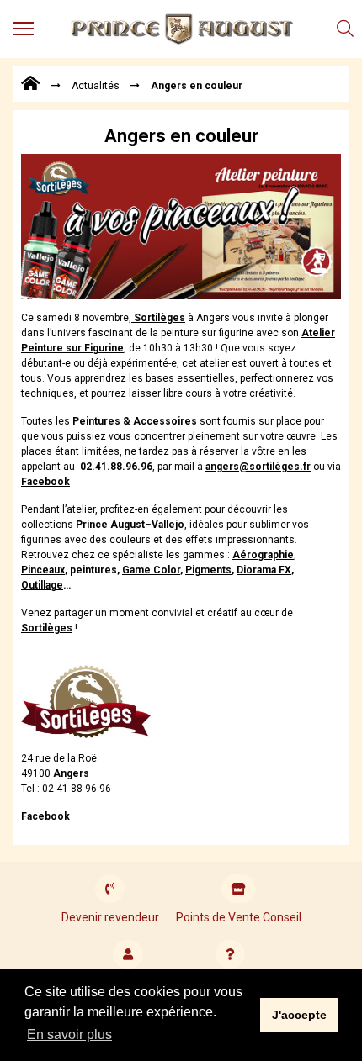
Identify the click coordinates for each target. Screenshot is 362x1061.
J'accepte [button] (299, 1014)
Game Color (151, 570)
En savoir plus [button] (69, 1034)
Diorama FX (264, 570)
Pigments (208, 570)
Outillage (42, 585)
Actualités (96, 86)
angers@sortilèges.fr (258, 466)
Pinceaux (43, 570)
